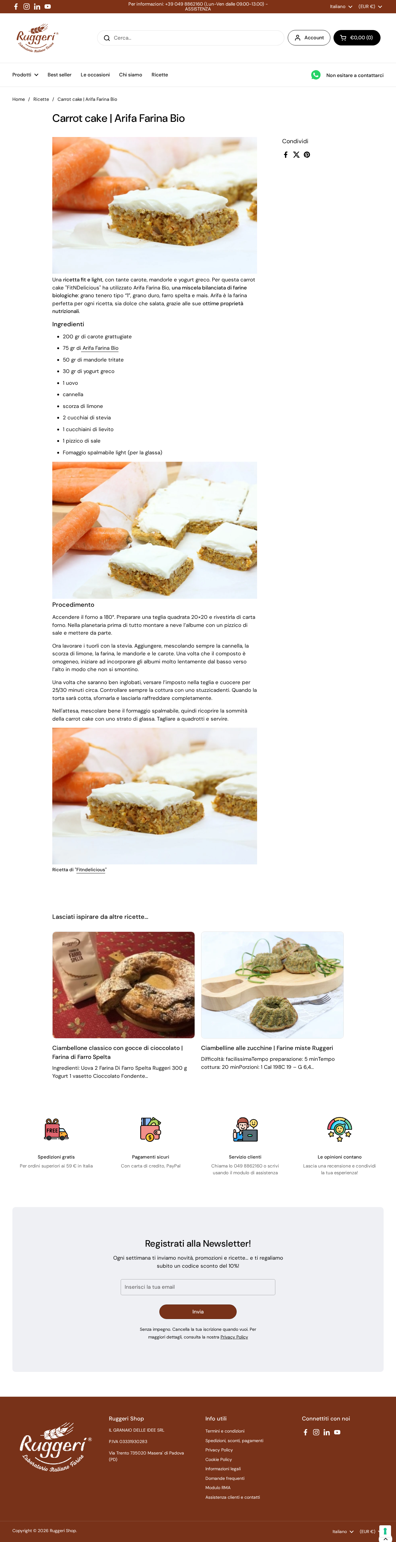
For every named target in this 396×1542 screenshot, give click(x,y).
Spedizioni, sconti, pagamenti (234, 1440)
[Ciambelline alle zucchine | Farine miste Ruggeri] (272, 985)
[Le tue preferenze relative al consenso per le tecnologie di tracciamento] (385, 1531)
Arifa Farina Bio (99, 348)
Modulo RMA (217, 1487)
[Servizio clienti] (245, 1129)
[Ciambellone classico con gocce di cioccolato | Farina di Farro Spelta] (123, 985)
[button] (357, 37)
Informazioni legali (223, 1468)
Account (314, 37)
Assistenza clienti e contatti (232, 1497)
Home (18, 99)
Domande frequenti (224, 1478)
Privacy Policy (234, 1337)
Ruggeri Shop (63, 1530)
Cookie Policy (218, 1459)
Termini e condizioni (224, 1431)
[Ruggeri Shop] (36, 38)
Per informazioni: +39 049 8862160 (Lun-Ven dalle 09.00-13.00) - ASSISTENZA (198, 7)
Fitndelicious (90, 870)
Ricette (41, 99)
